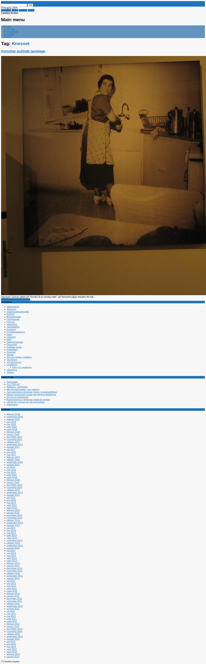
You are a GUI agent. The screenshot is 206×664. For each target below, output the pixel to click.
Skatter (10, 355)
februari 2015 (13, 510)
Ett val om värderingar (17, 397)
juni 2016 (11, 470)
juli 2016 (11, 467)
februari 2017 (13, 457)
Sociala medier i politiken (19, 357)
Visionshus (12, 405)
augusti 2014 (13, 525)
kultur (9, 334)
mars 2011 (12, 621)
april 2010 (12, 649)
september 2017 (15, 444)
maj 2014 (11, 533)
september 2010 (15, 636)
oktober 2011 (13, 604)
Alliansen (11, 309)
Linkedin (23, 10)
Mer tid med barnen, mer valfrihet (23, 389)
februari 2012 (13, 593)
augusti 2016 (13, 465)
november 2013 (14, 540)
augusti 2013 (13, 548)
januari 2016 (13, 482)
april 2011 (12, 619)
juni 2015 (11, 500)
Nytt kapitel (12, 382)
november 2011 (14, 601)
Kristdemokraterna (16, 332)
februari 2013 (13, 563)
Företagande (13, 319)
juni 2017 (11, 452)
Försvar (10, 322)
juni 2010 (11, 644)
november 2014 (14, 518)
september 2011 (15, 606)
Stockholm (12, 360)
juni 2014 (11, 530)
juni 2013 (11, 553)
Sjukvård (11, 352)
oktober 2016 (13, 460)
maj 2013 (11, 556)
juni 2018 (11, 422)
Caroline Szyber (9, 13)
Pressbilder (12, 31)
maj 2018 (11, 424)
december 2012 (14, 568)
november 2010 (14, 631)
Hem (9, 26)
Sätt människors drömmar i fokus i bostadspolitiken (32, 392)
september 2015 (15, 492)
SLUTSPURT (13, 384)
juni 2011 (11, 614)
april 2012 (12, 588)
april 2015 (12, 505)
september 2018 (15, 417)
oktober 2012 (13, 573)
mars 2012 (12, 591)
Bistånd (10, 314)
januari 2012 (13, 596)
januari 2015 (13, 513)
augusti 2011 (13, 609)
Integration (12, 324)
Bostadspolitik (14, 317)
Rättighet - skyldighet (17, 387)
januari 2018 (13, 434)
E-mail (31, 10)
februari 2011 (13, 624)
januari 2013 (13, 566)
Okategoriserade (15, 342)
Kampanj (11, 329)
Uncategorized (14, 362)
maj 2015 (11, 502)
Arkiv (9, 37)
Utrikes (10, 372)
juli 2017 (11, 449)
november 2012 (14, 571)
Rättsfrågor (12, 349)
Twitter (15, 10)
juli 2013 (11, 550)
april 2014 (12, 535)
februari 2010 (13, 654)
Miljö (9, 339)
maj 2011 (11, 616)
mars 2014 (12, 538)
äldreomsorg (13, 307)
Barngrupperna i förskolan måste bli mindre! (28, 399)
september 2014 (15, 523)
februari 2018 (13, 432)
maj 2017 (11, 454)
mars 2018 (12, 429)
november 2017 (14, 439)
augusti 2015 (13, 495)
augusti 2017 (13, 447)
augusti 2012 (13, 578)
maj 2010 (11, 646)
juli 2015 (11, 497)
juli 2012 (11, 581)
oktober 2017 (13, 442)
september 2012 (15, 576)
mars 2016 (12, 477)
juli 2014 (11, 528)
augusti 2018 (13, 419)
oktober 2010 (13, 634)
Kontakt (10, 34)
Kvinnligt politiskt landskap (23, 51)
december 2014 (14, 515)
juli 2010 (11, 641)
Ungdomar (12, 365)
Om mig (10, 29)
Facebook (6, 10)
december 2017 (14, 437)
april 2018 (12, 427)
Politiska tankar (22, 299)
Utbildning (12, 370)
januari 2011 (13, 626)
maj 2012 (11, 586)
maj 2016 (11, 472)
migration (11, 337)
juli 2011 (11, 611)
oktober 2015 (13, 490)
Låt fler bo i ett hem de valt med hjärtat (25, 402)
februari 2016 (13, 480)
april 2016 (12, 475)
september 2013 (15, 545)
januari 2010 (13, 657)
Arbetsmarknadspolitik (18, 312)
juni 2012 (11, 583)
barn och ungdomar (22, 367)
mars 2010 (12, 652)
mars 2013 (12, 561)
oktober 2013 (13, 543)
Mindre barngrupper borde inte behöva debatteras (31, 394)
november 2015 (14, 487)
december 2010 (14, 629)
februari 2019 (13, 414)
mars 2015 (12, 508)
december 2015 (14, 485)
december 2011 (14, 598)
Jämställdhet (7, 299)
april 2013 (12, 558)
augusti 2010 (13, 639)
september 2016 (15, 462)
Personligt (12, 344)
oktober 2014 (13, 520)
